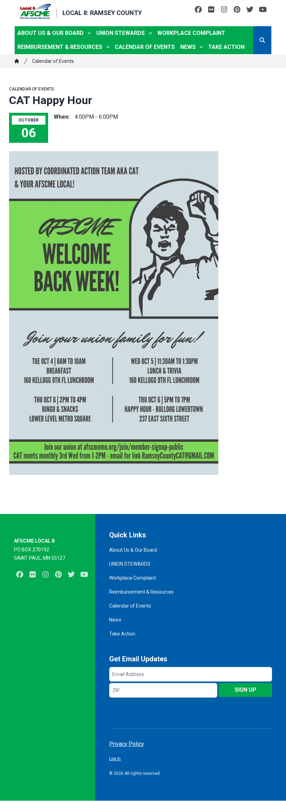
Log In (115, 758)
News (188, 47)
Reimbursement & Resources (59, 47)
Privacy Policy (126, 744)
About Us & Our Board (50, 33)
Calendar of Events (145, 47)
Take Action (226, 47)
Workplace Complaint (191, 33)
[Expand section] (89, 33)
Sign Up (245, 689)
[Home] (17, 61)
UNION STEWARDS (120, 33)
